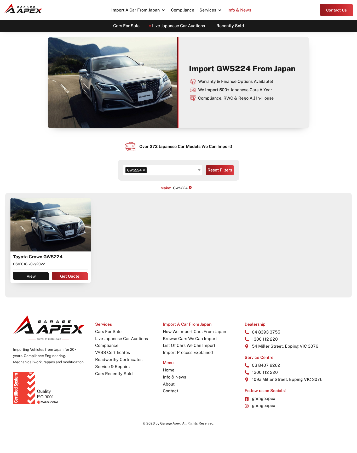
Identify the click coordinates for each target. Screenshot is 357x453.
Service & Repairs (112, 366)
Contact (170, 390)
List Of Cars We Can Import (189, 345)
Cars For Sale (126, 25)
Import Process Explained (188, 352)
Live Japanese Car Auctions (178, 25)
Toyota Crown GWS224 (37, 256)
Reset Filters (220, 170)
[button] (138, 10)
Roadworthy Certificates (118, 359)
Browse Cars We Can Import (190, 338)
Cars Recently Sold (114, 373)
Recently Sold (230, 25)
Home (168, 370)
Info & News (174, 377)
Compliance (106, 345)
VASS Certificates (112, 352)
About (169, 384)
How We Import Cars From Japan (194, 331)
